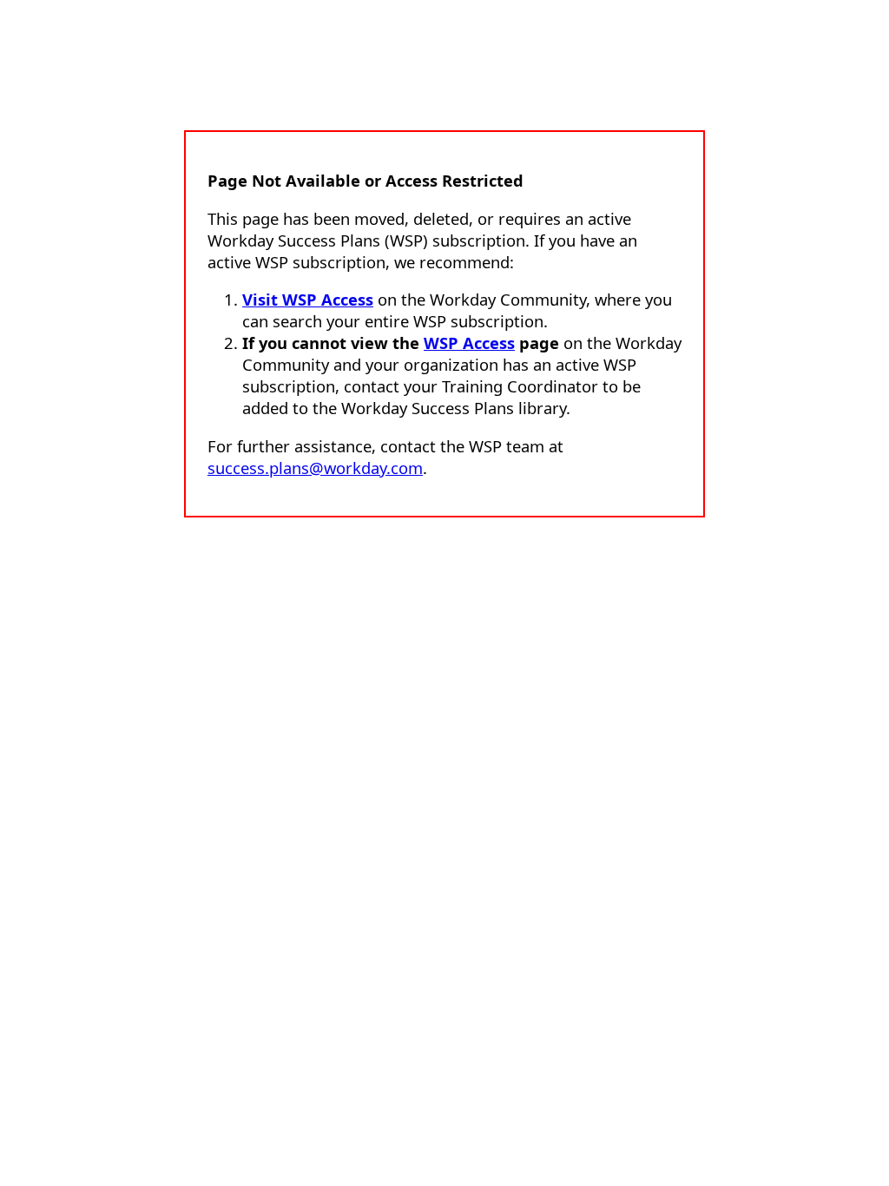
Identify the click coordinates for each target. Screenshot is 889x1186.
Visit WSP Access (307, 299)
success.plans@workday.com (315, 467)
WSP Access (469, 342)
